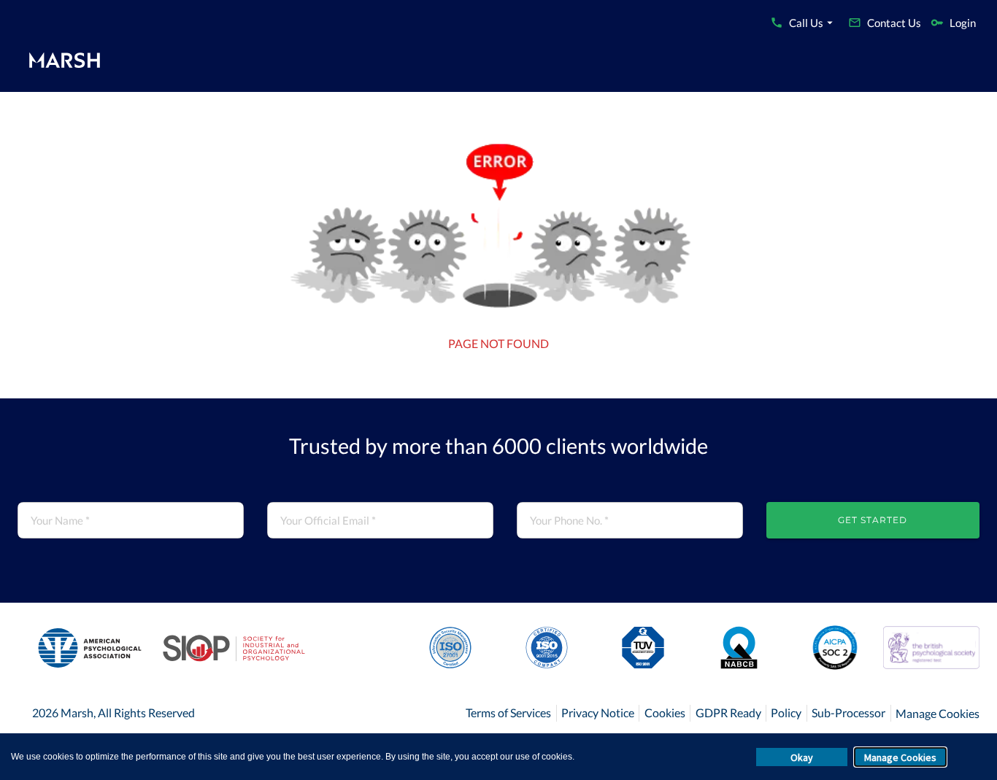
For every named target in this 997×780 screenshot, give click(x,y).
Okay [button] (801, 757)
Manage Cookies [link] (937, 713)
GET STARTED (872, 519)
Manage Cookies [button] (900, 757)
